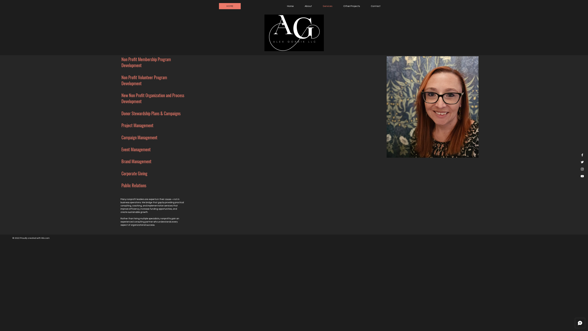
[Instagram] (582, 169)
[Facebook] (582, 155)
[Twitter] (582, 162)
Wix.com (45, 238)
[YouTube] (582, 176)
